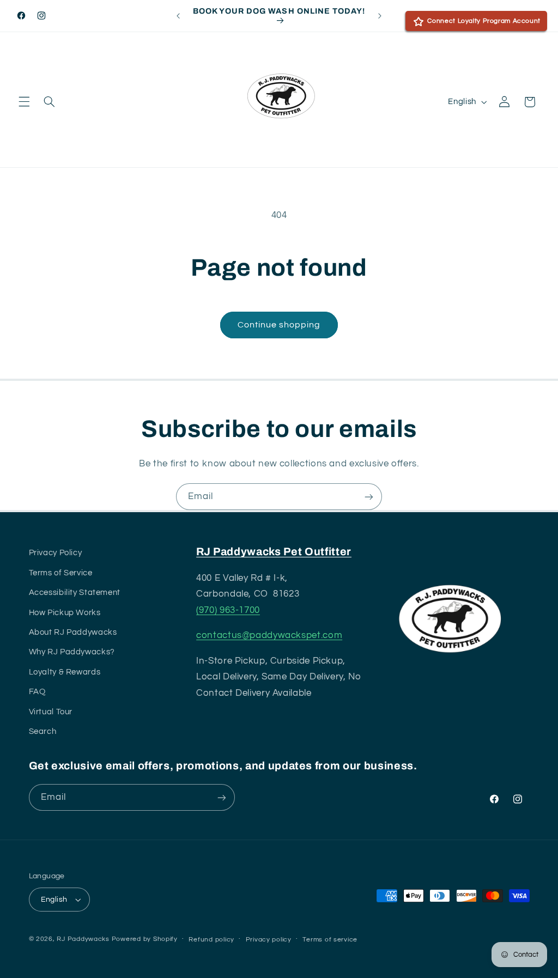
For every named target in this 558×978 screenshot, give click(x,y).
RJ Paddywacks (83, 939)
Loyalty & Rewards (65, 672)
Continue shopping (279, 324)
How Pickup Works (65, 613)
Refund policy (211, 940)
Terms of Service (61, 573)
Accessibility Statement (75, 592)
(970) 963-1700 (228, 610)
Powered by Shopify (145, 939)
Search (43, 731)
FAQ (37, 692)
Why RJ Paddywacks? (72, 652)
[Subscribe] (368, 496)
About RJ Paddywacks (73, 632)
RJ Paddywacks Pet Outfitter (273, 551)
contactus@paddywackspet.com (269, 635)
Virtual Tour (51, 712)
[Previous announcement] (178, 16)
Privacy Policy (55, 553)
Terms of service (329, 940)
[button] (24, 101)
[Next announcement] (380, 16)
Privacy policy (269, 940)
